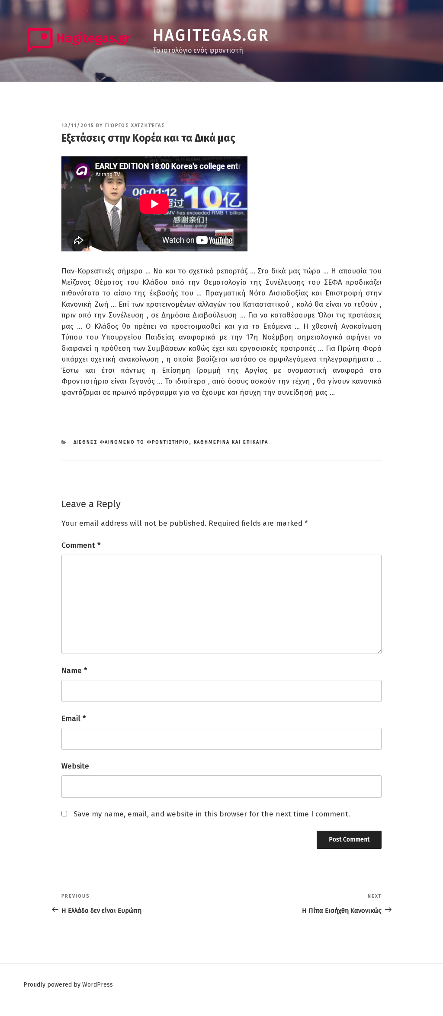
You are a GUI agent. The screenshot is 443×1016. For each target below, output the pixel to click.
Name (74, 670)
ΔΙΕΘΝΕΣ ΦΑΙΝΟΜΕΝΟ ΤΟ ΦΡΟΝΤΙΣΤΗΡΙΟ (131, 442)
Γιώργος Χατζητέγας (135, 125)
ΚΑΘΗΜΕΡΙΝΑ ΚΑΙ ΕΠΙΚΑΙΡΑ (231, 442)
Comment (80, 545)
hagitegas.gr (211, 35)
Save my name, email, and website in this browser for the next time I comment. (212, 814)
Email (73, 718)
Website (75, 766)
